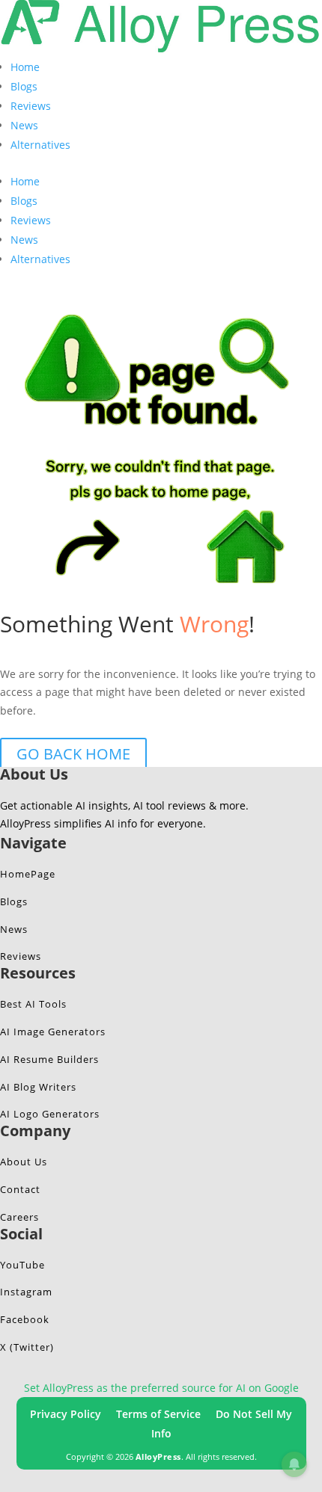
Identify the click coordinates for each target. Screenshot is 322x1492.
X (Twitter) (27, 1347)
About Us (23, 1161)
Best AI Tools (33, 1004)
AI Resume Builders (49, 1059)
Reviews (30, 106)
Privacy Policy (65, 1414)
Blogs (23, 86)
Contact (20, 1189)
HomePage (27, 874)
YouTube (22, 1264)
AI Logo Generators (50, 1113)
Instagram (26, 1291)
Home (25, 67)
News (24, 125)
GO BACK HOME (73, 754)
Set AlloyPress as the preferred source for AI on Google (161, 1388)
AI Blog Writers (38, 1087)
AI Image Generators (53, 1031)
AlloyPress (158, 1456)
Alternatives (40, 145)
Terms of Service (158, 1414)
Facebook (24, 1319)
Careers (19, 1217)
